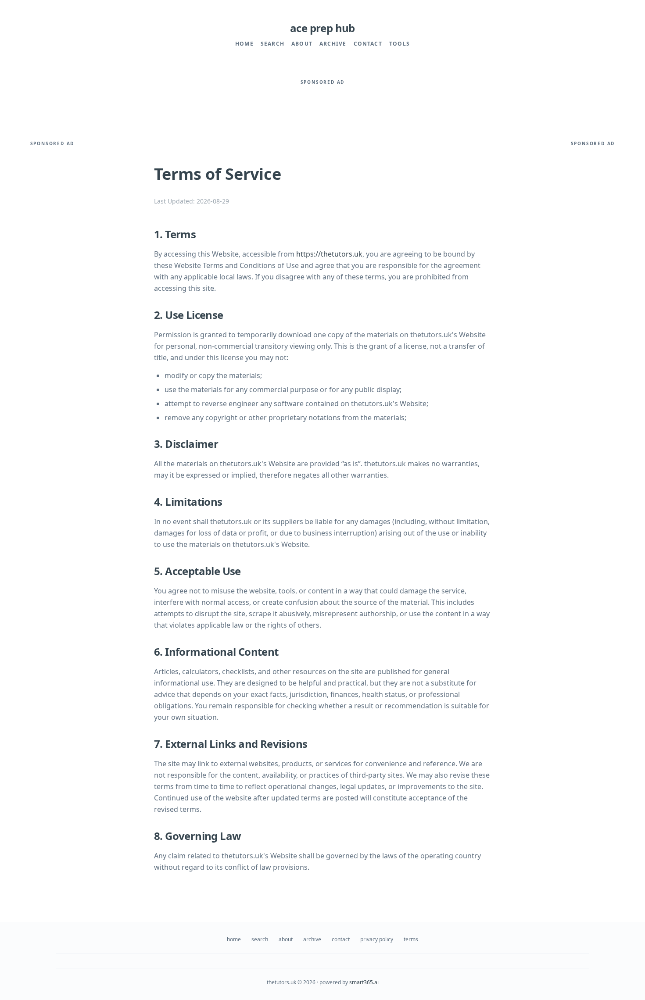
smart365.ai (364, 982)
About (301, 43)
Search (272, 43)
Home (244, 43)
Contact (368, 43)
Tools (399, 43)
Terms (411, 939)
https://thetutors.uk (329, 254)
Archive (332, 43)
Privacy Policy (376, 939)
